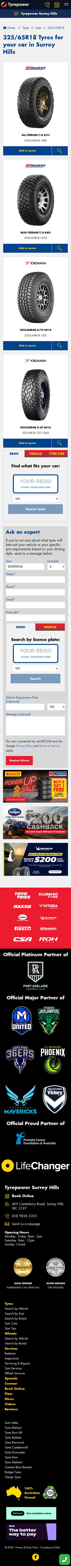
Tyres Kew (11, 1457)
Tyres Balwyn (13, 1428)
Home (10, 28)
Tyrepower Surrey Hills (38, 13)
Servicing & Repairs (17, 1363)
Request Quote (19, 760)
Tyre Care (11, 1323)
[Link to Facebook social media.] (35, 1556)
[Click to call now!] (47, 5)
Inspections (12, 1358)
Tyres (9, 1304)
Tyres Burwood (14, 1442)
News (9, 1399)
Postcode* (12, 612)
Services (11, 1348)
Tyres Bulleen (13, 1438)
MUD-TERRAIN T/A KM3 (35, 232)
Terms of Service (50, 746)
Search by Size (14, 1314)
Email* (10, 600)
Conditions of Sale (50, 1547)
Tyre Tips (10, 1328)
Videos (10, 1404)
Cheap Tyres (13, 1477)
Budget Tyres (13, 1472)
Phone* (10, 587)
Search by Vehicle (16, 1309)
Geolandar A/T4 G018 (35, 330)
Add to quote (27, 150)
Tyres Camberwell (16, 1447)
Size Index (11, 1423)
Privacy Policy (24, 746)
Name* (11, 574)
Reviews (11, 1409)
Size (8, 561)
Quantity (53, 561)
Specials (11, 1378)
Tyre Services (13, 1368)
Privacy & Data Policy (27, 1547)
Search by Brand (15, 1319)
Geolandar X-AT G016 (35, 427)
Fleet (8, 1394)
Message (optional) (18, 714)
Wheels (10, 1333)
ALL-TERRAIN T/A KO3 (36, 135)
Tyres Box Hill (13, 1433)
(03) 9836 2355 (24, 1216)
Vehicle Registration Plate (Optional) (22, 700)
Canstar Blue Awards (18, 1467)
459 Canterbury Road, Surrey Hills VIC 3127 (37, 1206)
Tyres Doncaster (15, 1452)
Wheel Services (15, 1373)
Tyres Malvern (14, 1462)
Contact (11, 1383)
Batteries (10, 1354)
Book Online (15, 1389)
